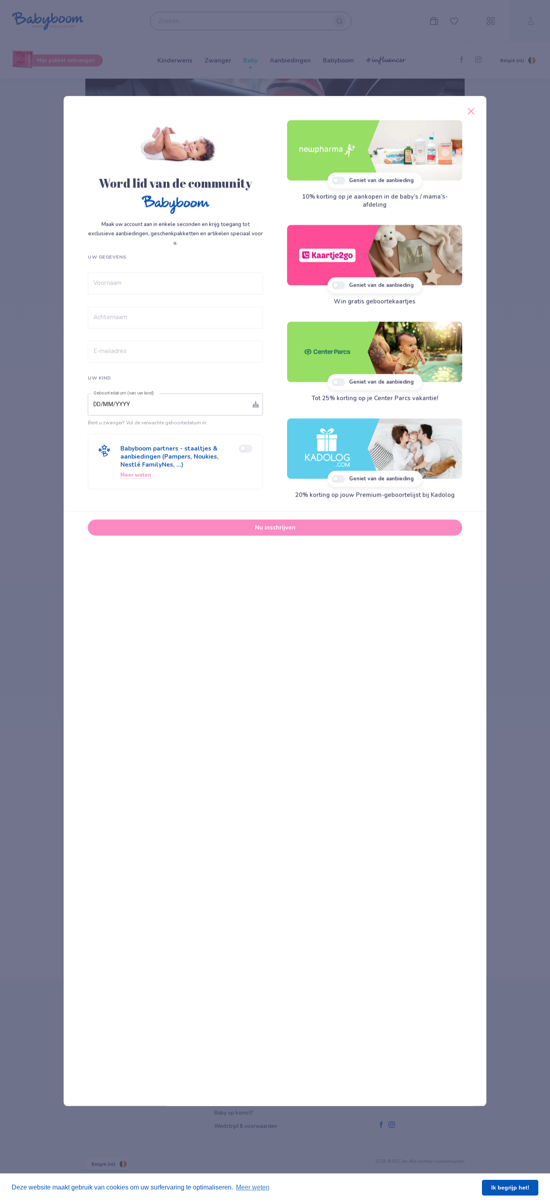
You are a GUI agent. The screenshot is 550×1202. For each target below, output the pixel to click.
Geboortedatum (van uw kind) (123, 393)
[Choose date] (255, 404)
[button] (175, 462)
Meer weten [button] (252, 1187)
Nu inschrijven (275, 528)
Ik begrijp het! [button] (510, 1187)
